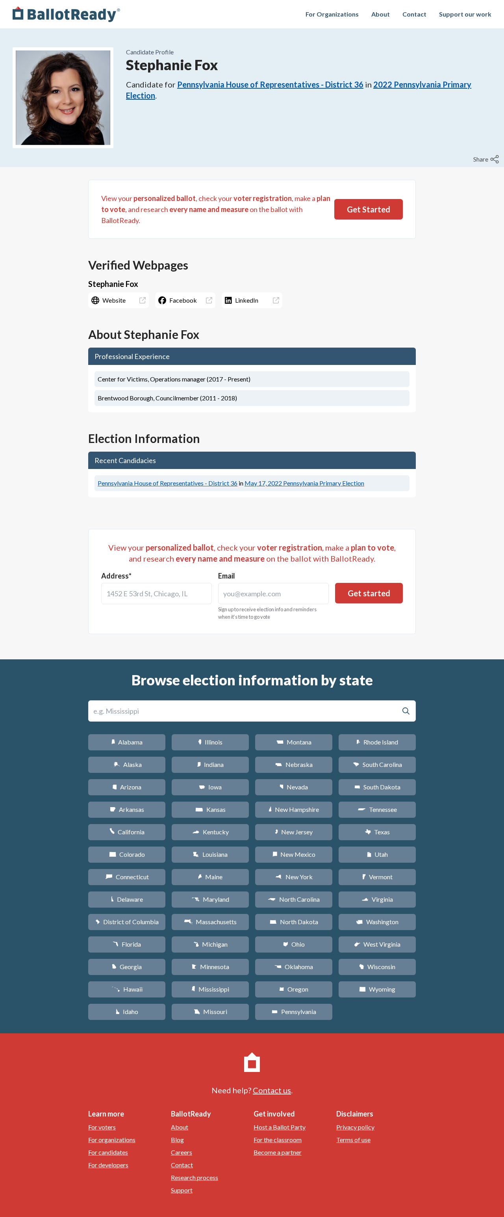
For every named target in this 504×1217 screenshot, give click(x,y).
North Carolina (294, 899)
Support (182, 1190)
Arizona (126, 787)
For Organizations (332, 14)
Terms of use (353, 1139)
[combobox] (156, 593)
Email (226, 575)
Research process (194, 1177)
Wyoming (377, 989)
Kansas (210, 809)
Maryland (210, 899)
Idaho (127, 1011)
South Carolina (377, 764)
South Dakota (377, 787)
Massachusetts (210, 921)
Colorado (127, 854)
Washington (377, 921)
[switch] (487, 159)
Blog (177, 1139)
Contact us (272, 1090)
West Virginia (377, 944)
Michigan (210, 944)
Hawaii (127, 989)
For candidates (108, 1152)
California (127, 832)
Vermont (377, 876)
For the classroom (278, 1139)
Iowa (210, 787)
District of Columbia (127, 921)
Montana (293, 742)
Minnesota (210, 966)
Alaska (127, 764)
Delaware (127, 899)
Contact (414, 14)
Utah (377, 854)
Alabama (127, 742)
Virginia (377, 899)
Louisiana (210, 854)
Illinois (210, 742)
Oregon (293, 989)
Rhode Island (377, 742)
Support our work (465, 14)
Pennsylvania (294, 1011)
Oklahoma (293, 966)
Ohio (294, 944)
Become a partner (278, 1152)
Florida (127, 944)
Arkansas (127, 809)
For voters (102, 1127)
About (380, 14)
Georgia (127, 966)
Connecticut (127, 876)
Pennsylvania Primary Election (304, 483)
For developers (108, 1165)
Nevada (294, 787)
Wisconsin (377, 966)
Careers (181, 1152)
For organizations (111, 1139)
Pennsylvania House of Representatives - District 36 (270, 84)
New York (294, 876)
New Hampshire (294, 809)
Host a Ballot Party (280, 1127)
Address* (116, 575)
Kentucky (210, 832)
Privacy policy (355, 1127)
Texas (377, 832)
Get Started (368, 209)
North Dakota (294, 921)
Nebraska (294, 764)
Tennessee (377, 809)
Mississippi (210, 989)
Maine (210, 876)
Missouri (210, 1011)
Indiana (210, 764)
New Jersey (294, 832)
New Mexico (293, 854)
